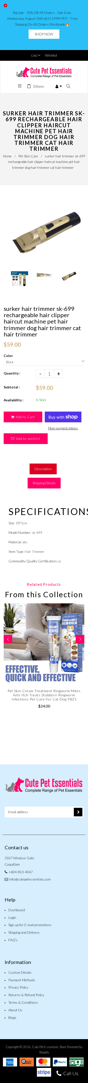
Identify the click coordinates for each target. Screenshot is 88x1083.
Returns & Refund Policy (26, 995)
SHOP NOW (44, 34)
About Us (15, 1010)
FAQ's (13, 940)
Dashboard (16, 910)
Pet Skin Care (28, 156)
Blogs (12, 1017)
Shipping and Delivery (24, 932)
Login (12, 917)
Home (7, 156)
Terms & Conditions (23, 1002)
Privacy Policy (18, 987)
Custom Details (20, 972)
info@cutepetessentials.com (30, 879)
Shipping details (44, 483)
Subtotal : (12, 387)
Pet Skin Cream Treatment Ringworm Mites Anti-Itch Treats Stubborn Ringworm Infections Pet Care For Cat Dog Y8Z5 (44, 695)
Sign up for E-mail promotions (30, 925)
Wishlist (51, 55)
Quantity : (12, 373)
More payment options (63, 428)
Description (43, 469)
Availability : (13, 400)
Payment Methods (21, 980)
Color (8, 356)
